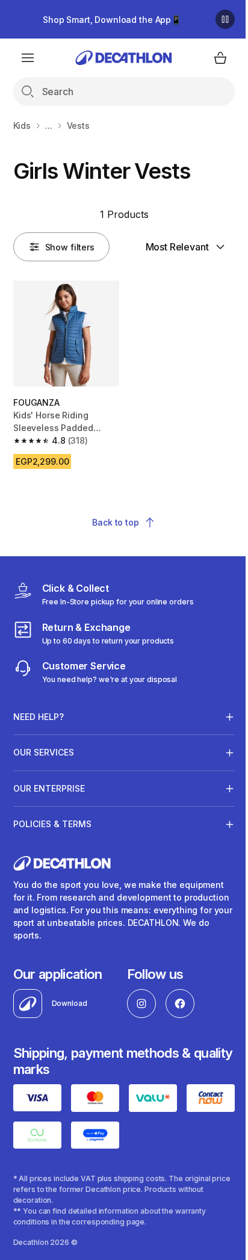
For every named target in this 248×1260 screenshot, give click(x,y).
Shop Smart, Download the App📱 (112, 19)
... (48, 125)
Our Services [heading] (43, 748)
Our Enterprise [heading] (49, 783)
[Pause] (225, 19)
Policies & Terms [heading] (52, 819)
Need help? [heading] (38, 712)
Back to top (115, 522)
